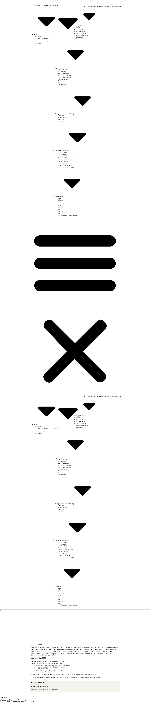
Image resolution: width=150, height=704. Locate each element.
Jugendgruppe (80, 37)
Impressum (5, 697)
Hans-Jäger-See (62, 70)
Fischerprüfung (95, 6)
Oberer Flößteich (63, 162)
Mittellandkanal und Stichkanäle (67, 215)
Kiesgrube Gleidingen (64, 77)
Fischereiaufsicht (81, 33)
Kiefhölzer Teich (62, 156)
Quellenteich (61, 121)
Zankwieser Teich (63, 158)
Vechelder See (62, 71)
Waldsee (60, 83)
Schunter (60, 200)
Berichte (39, 44)
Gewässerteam (80, 31)
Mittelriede (61, 204)
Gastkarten (89, 6)
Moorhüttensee (62, 117)
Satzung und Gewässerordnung (46, 42)
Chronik (39, 36)
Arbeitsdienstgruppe (82, 35)
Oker (59, 198)
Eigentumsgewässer (61, 68)
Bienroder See (62, 85)
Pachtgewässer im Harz (62, 150)
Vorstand (78, 28)
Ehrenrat (78, 39)
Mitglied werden (103, 6)
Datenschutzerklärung (9, 699)
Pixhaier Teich (62, 154)
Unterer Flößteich (63, 163)
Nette (59, 209)
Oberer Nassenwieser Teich (66, 167)
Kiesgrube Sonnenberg (65, 75)
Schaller (60, 213)
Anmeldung (59, 677)
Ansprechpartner (78, 26)
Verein (35, 34)
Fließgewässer (59, 196)
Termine (39, 40)
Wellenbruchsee (63, 79)
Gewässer (55, 39)
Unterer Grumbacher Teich (66, 165)
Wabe (59, 202)
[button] (75, 306)
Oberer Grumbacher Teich (65, 160)
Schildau (60, 211)
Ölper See (61, 116)
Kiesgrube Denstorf (64, 73)
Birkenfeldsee (62, 81)
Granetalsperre (62, 152)
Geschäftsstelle (80, 29)
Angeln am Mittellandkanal (114, 6)
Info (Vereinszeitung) (43, 38)
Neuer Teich (61, 119)
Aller (59, 206)
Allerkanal (61, 207)
